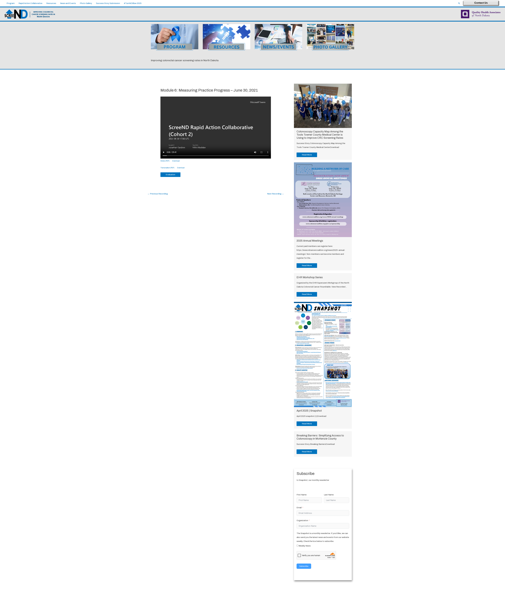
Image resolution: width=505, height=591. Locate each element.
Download (176, 161)
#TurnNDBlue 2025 (133, 3)
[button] (459, 3)
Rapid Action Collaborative (30, 3)
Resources (51, 3)
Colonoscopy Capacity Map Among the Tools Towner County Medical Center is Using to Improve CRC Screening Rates (320, 134)
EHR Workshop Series (310, 277)
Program (11, 3)
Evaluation (170, 175)
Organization (302, 520)
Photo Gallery (86, 3)
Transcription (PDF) (167, 168)
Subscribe (303, 566)
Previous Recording (158, 194)
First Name (302, 495)
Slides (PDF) (165, 161)
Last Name (329, 495)
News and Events (68, 3)
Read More (307, 155)
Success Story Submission (108, 3)
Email (299, 508)
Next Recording (275, 194)
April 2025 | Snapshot (309, 410)
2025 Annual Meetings (310, 240)
